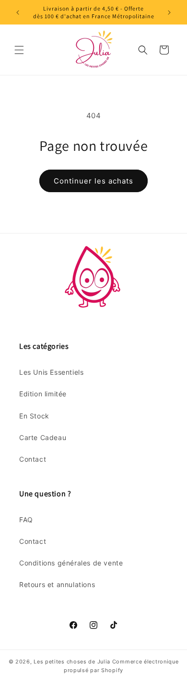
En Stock (34, 416)
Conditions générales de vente (71, 563)
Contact (32, 459)
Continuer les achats (93, 180)
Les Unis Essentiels (51, 372)
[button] (19, 50)
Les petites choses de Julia (72, 661)
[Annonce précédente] (17, 12)
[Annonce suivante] (169, 12)
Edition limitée (43, 394)
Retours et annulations (57, 584)
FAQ (26, 519)
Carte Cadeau (42, 437)
